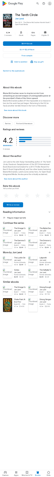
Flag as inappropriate (14, 218)
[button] (27, 56)
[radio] (6, 196)
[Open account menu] (50, 3)
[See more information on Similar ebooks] (49, 282)
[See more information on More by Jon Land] (49, 252)
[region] (27, 34)
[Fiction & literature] (24, 123)
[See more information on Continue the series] (49, 223)
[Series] (8, 123)
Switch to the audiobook (13, 71)
